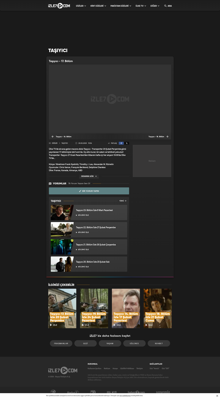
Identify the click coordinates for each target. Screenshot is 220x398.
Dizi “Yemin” (154, 368)
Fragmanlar (61, 343)
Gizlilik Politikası (127, 368)
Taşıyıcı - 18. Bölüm (157, 137)
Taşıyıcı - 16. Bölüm (63, 137)
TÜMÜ (121, 201)
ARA (169, 6)
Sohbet (159, 343)
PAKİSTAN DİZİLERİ (120, 6)
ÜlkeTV (112, 392)
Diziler (54, 143)
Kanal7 (53, 392)
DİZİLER (80, 6)
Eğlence (134, 343)
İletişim (140, 368)
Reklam (107, 368)
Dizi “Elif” (165, 368)
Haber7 (136, 392)
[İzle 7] (59, 6)
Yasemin (163, 392)
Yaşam (110, 343)
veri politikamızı (125, 395)
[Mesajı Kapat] (217, 395)
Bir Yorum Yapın (90, 191)
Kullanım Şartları (94, 368)
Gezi (85, 343)
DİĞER (153, 6)
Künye (115, 368)
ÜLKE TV (140, 6)
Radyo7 (73, 392)
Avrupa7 (93, 392)
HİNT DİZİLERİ (97, 6)
